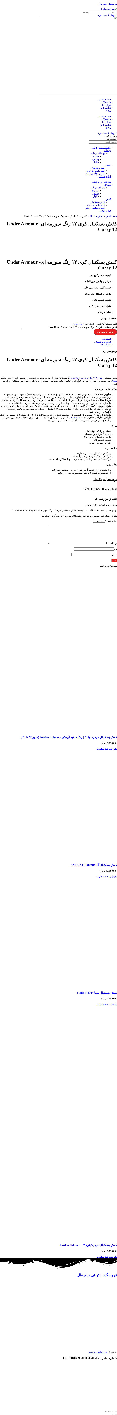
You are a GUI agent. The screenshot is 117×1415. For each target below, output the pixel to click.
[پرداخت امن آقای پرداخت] (93, 1384)
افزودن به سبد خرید (105, 332)
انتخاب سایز (111, 324)
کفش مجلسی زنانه (95, 173)
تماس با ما (105, 108)
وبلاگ (108, 111)
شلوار (96, 162)
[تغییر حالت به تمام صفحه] (113, 1411)
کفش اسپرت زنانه (96, 170)
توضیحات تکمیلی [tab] (102, 341)
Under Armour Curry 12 (80, 378)
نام (115, 549)
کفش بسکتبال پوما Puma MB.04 (97, 992)
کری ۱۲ (98, 378)
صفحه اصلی (105, 99)
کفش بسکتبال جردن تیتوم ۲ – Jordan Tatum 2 (88, 1245)
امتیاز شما (111, 521)
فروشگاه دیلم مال (108, 4)
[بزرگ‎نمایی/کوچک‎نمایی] (116, 1411)
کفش (108, 165)
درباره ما (106, 105)
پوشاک (107, 150)
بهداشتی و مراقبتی (101, 147)
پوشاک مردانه (98, 153)
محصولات (106, 102)
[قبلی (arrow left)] (116, 1414)
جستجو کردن (110, 136)
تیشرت (95, 156)
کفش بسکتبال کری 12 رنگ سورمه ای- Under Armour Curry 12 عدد (83, 327)
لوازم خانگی (105, 176)
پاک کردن (77, 324)
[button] (107, 748)
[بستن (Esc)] (106, 1411)
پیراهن (95, 159)
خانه (115, 216)
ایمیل (114, 554)
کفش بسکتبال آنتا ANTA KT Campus (94, 864)
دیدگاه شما (110, 543)
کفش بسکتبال (97, 167)
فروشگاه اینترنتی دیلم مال (97, 1275)
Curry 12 (75, 417)
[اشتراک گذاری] (109, 1411)
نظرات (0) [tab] (106, 344)
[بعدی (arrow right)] (113, 1414)
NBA (114, 381)
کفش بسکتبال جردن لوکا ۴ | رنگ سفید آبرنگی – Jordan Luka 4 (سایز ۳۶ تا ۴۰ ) (69, 737)
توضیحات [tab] (106, 339)
